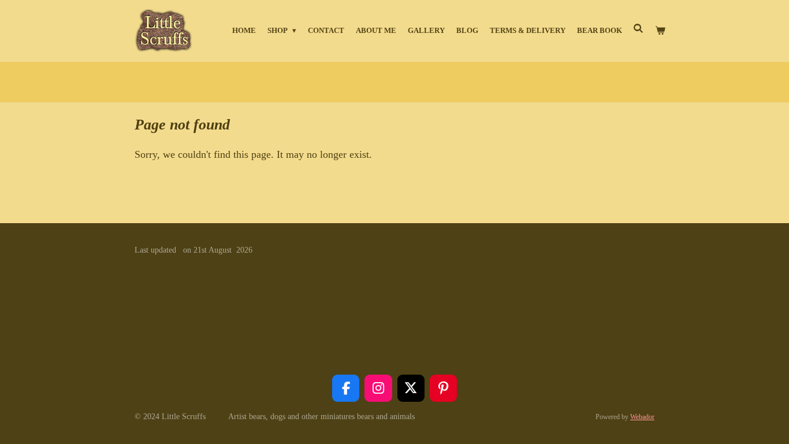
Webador (642, 417)
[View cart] (661, 31)
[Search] (639, 29)
